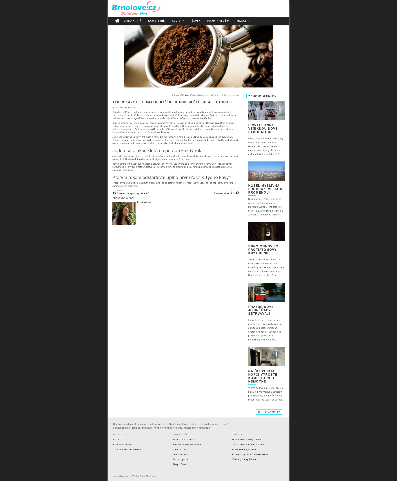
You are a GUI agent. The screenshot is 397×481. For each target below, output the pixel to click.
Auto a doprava (180, 459)
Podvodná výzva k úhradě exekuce (250, 454)
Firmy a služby (219, 20)
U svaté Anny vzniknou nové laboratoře (263, 128)
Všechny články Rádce (244, 459)
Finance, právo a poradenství (187, 444)
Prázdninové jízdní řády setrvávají (261, 310)
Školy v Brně (179, 464)
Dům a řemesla (180, 454)
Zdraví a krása (180, 449)
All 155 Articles (269, 412)
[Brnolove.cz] (117, 20)
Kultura (178, 20)
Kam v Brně (157, 20)
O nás (116, 439)
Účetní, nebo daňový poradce (247, 439)
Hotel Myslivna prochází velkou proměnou (265, 189)
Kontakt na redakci (122, 444)
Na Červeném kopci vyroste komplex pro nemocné (262, 376)
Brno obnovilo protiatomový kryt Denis (263, 249)
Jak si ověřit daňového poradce (248, 444)
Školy (196, 20)
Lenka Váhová (144, 202)
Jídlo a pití (133, 20)
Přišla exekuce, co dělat (244, 449)
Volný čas (132, 108)
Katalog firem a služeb (184, 439)
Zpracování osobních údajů (127, 449)
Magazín (243, 20)
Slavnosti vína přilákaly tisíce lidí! (133, 192)
